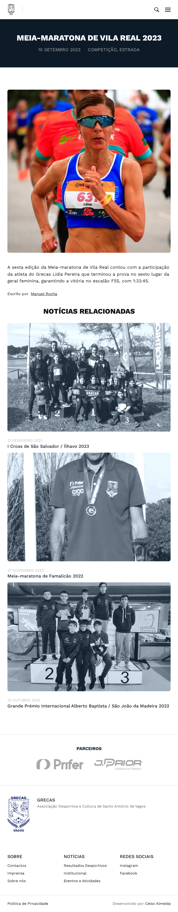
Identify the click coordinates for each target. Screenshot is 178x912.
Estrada (129, 49)
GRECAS (46, 800)
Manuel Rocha (44, 293)
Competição (102, 49)
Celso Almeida (158, 903)
